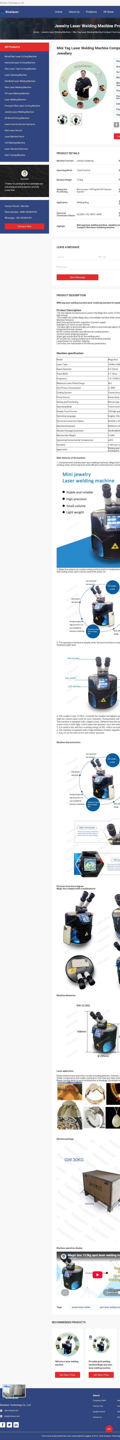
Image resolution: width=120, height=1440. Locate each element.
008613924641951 (28, 212)
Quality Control (99, 1412)
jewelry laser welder (81, 1307)
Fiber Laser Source (13, 130)
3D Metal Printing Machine (17, 118)
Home (36, 32)
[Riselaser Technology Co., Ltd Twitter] (9, 1425)
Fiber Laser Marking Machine (18, 87)
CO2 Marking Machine (15, 143)
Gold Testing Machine (15, 155)
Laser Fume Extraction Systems (20, 124)
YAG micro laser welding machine (66, 1363)
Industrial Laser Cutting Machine (20, 62)
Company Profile (99, 1401)
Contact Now (24, 226)
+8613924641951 (24, 218)
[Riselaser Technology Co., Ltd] (9, 12)
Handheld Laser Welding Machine (20, 81)
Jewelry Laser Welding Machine (56, 32)
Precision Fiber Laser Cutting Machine (22, 106)
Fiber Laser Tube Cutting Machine (20, 69)
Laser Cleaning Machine (16, 75)
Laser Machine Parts (14, 136)
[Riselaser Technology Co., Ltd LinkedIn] (16, 1425)
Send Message (77, 277)
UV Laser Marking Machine (17, 93)
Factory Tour (98, 1406)
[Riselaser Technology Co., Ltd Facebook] (116, 124)
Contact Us (97, 1417)
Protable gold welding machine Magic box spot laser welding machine (100, 1364)
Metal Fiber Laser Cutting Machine (21, 56)
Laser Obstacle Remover (16, 149)
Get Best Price (67, 1375)
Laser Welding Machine (15, 99)
